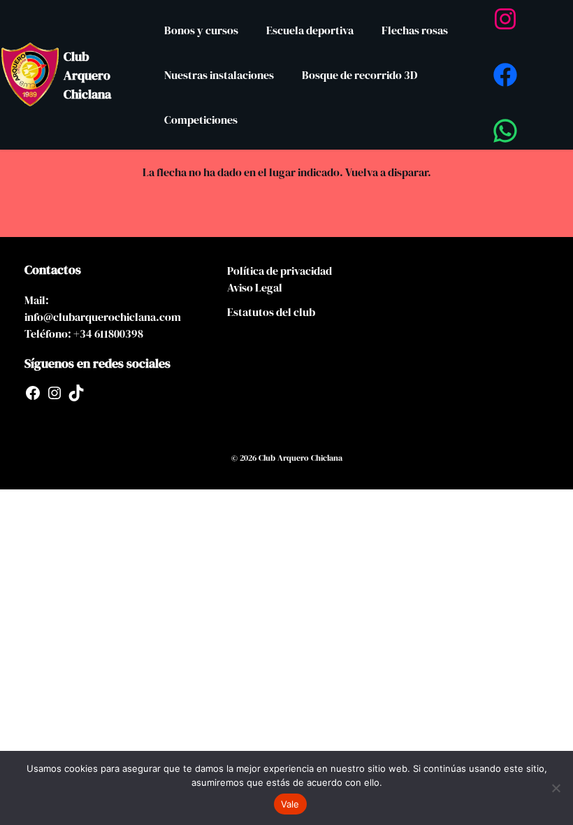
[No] (556, 788)
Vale (290, 804)
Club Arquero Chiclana (87, 75)
